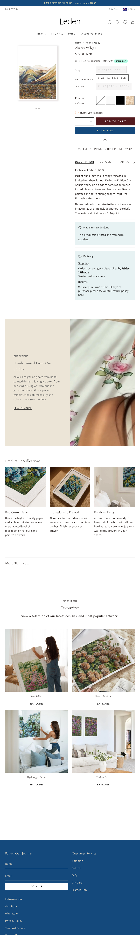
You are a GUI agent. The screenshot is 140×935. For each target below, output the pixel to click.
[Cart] (133, 22)
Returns (76, 868)
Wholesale (11, 913)
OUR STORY (11, 9)
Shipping (77, 861)
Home (78, 42)
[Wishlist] (125, 22)
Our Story (11, 906)
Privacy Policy (13, 921)
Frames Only (79, 890)
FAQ (74, 875)
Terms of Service (15, 928)
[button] (42, 34)
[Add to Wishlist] (105, 141)
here (102, 276)
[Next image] (63, 171)
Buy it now (105, 130)
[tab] (36, 108)
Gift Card (114, 9)
